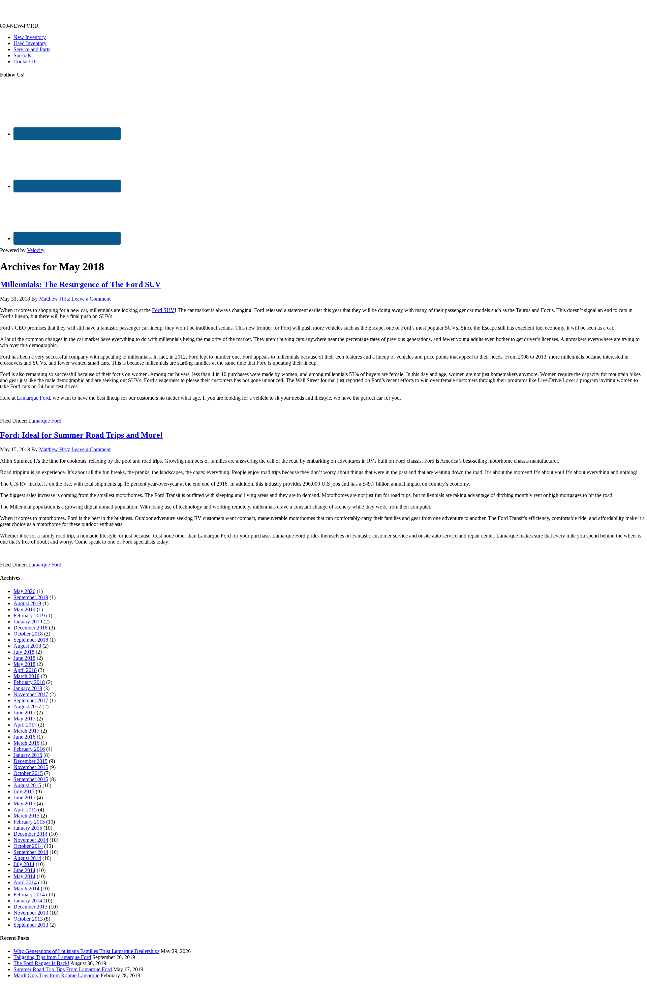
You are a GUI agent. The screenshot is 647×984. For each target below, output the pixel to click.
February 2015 (29, 822)
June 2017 (24, 712)
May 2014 (24, 876)
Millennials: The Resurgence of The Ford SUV (80, 284)
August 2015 (27, 785)
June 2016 (24, 737)
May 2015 (24, 803)
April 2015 (25, 809)
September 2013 (30, 925)
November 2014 (30, 840)
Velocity (35, 250)
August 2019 (27, 603)
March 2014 (26, 888)
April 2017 (25, 725)
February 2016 (29, 749)
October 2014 (28, 846)
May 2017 (24, 718)
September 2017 (30, 700)
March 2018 (26, 676)
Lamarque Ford (33, 398)
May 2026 (24, 591)
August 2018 (27, 646)
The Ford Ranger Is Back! (41, 963)
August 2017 (27, 706)
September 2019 (30, 597)
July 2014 (23, 864)
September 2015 (30, 779)
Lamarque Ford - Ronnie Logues (35, 14)
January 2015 (27, 828)
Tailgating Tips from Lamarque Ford (52, 957)
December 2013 (30, 907)
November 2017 (30, 694)
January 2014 (27, 900)
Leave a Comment (91, 299)
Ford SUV (163, 310)
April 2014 (25, 882)
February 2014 (29, 894)
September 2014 (30, 852)
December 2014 (30, 834)
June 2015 (24, 797)
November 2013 (30, 913)
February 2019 (29, 615)
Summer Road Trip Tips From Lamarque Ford (62, 969)
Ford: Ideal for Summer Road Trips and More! (81, 435)
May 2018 (24, 664)
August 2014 (27, 858)
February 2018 (29, 682)
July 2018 (23, 652)
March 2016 (26, 743)
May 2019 (24, 609)
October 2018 (28, 634)
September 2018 (30, 640)
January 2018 (27, 688)
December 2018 (30, 628)
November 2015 (30, 767)
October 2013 (28, 919)
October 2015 (28, 773)
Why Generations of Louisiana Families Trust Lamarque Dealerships (86, 951)
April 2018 (25, 670)
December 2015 (30, 761)
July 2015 (23, 791)
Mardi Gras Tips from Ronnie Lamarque (56, 975)
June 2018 (24, 658)
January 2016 (27, 755)
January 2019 (27, 621)
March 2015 (26, 816)
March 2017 (26, 731)
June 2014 (24, 870)
